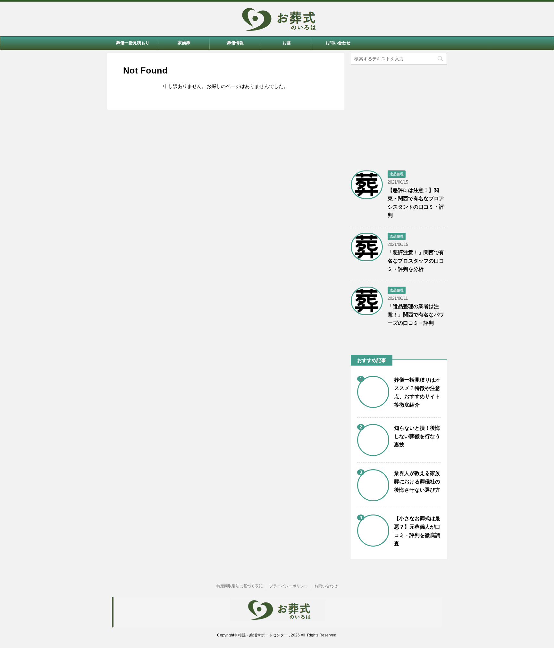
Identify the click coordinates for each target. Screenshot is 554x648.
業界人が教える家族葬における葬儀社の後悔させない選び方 (417, 482)
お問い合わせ (337, 42)
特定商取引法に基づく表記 (239, 586)
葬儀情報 (235, 42)
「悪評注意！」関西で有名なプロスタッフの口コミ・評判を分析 (416, 261)
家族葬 (184, 42)
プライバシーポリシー (288, 586)
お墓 (286, 42)
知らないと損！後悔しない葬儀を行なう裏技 (417, 436)
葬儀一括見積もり (132, 42)
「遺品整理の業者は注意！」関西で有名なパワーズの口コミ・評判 (416, 315)
